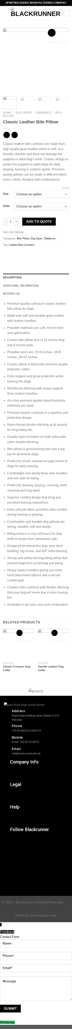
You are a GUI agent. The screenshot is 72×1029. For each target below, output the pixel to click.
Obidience (43, 112)
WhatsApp (7, 1022)
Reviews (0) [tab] (11, 293)
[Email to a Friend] (28, 254)
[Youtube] (15, 884)
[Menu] (5, 13)
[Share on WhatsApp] (6, 254)
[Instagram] (15, 841)
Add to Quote (39, 221)
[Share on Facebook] (14, 254)
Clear (65, 188)
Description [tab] (12, 277)
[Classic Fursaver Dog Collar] (18, 644)
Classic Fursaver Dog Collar (16, 668)
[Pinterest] (15, 876)
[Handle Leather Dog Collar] (53, 644)
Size (5, 194)
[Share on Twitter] (21, 254)
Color (6, 206)
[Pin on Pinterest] (35, 254)
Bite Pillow (23, 238)
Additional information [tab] (21, 285)
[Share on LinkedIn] (42, 254)
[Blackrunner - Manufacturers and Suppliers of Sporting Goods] (35, 13)
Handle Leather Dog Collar (51, 668)
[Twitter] (15, 858)
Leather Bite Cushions (21, 244)
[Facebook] (15, 849)
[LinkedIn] (15, 867)
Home (7, 112)
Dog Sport (23, 112)
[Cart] (67, 13)
